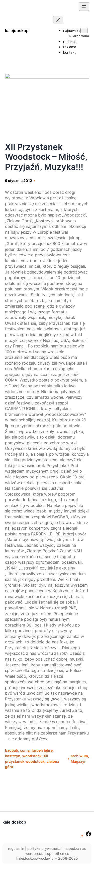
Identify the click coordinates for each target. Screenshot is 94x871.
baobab (11, 750)
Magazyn (78, 761)
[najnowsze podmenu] (83, 30)
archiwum (79, 756)
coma (25, 750)
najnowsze (71, 30)
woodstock (32, 756)
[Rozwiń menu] (84, 7)
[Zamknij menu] (58, 20)
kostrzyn (12, 756)
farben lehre (42, 750)
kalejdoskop (17, 30)
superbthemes (57, 853)
